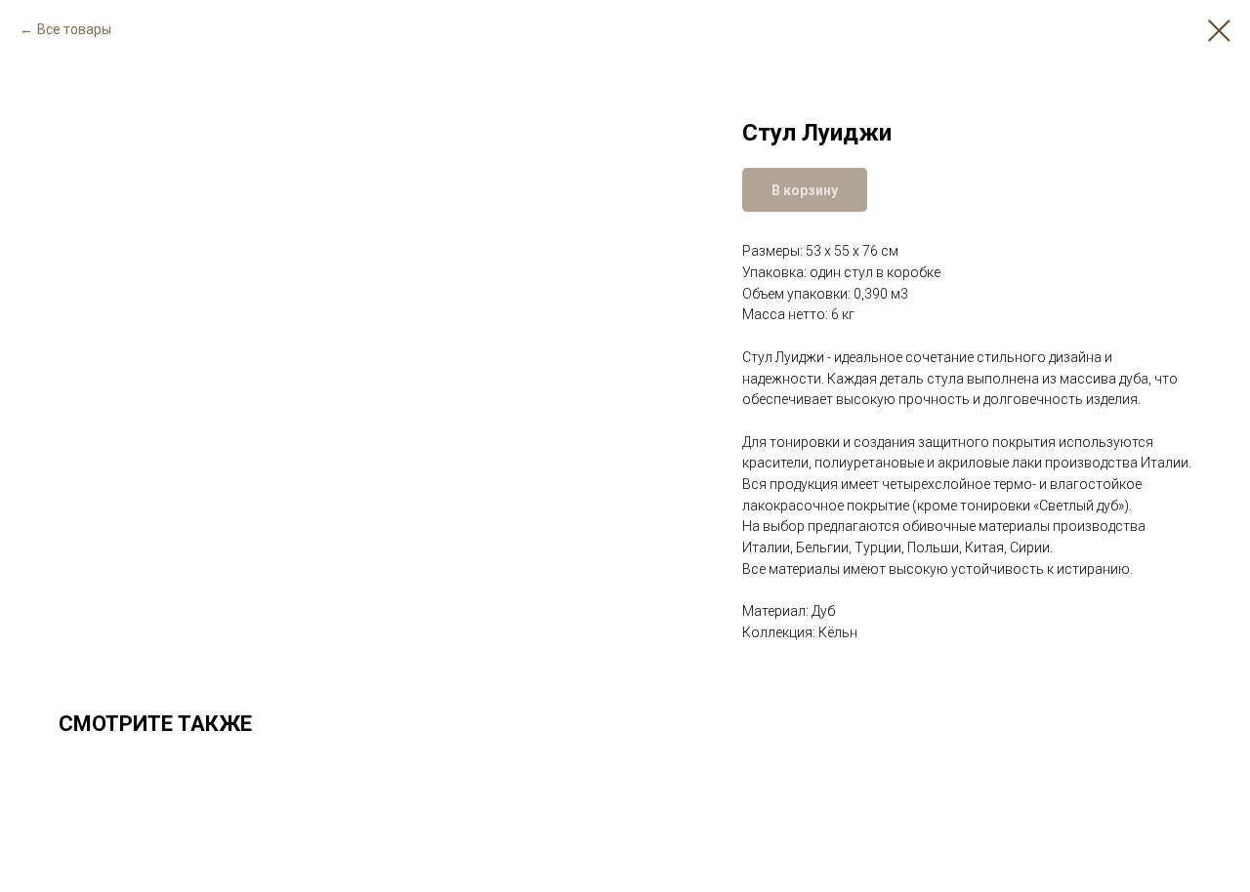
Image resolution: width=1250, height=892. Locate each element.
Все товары (74, 29)
